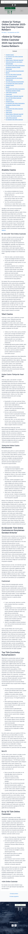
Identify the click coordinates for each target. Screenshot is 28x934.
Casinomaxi (9, 69)
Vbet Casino (9, 58)
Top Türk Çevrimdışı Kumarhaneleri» (15, 71)
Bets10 (7, 72)
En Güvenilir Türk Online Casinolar (14, 56)
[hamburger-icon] (21, 11)
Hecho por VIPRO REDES (14, 931)
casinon (4, 230)
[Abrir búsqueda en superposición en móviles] (14, 2)
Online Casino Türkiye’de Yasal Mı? (14, 60)
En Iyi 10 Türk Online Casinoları (13, 74)
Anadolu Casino (10, 54)
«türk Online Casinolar (11, 76)
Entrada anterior (14, 893)
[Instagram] (15, 5)
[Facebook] (12, 5)
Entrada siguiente (14, 896)
